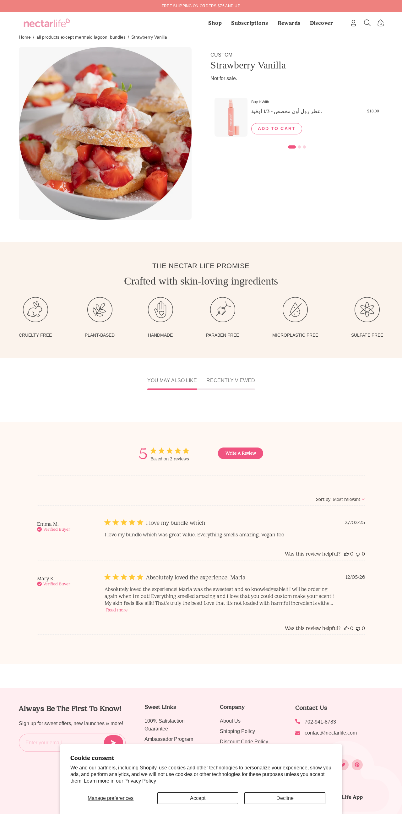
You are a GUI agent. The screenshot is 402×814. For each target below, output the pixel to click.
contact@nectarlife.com (331, 732)
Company (232, 707)
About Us (230, 721)
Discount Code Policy (244, 741)
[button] (249, 23)
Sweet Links (160, 707)
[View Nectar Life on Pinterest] (357, 764)
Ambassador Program (168, 739)
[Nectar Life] (47, 23)
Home (25, 37)
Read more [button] (117, 610)
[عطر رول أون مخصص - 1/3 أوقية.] (231, 117)
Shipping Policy (237, 731)
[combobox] (340, 499)
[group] (201, 6)
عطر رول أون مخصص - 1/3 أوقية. (286, 111)
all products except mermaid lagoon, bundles (81, 37)
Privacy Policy (140, 781)
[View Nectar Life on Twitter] (343, 764)
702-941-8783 (320, 721)
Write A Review (240, 453)
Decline (285, 798)
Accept (197, 798)
